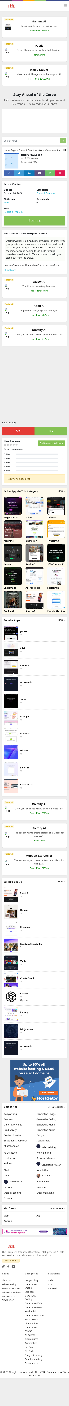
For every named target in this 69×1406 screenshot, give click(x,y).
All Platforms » (57, 1208)
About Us (7, 1280)
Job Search (9, 1187)
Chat (6, 1170)
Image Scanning (13, 1192)
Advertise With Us (11, 1292)
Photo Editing (43, 1152)
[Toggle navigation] (65, 6)
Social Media (43, 1140)
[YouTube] (12, 1265)
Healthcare (10, 1158)
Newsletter (42, 1170)
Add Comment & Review (51, 443)
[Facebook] (7, 1265)
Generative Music (45, 1124)
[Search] (63, 140)
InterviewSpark (54, 150)
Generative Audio (45, 1129)
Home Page (10, 150)
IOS (38, 1215)
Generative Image (46, 1113)
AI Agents (46, 1175)
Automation (42, 1181)
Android (8, 1220)
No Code (41, 1187)
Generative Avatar (51, 1164)
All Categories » (56, 1106)
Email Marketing (45, 1192)
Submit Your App (10, 1260)
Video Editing (48, 1147)
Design (40, 1135)
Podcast (8, 1163)
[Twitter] (3, 1265)
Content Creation (27, 150)
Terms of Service (11, 1288)
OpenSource (15, 1181)
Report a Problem (13, 211)
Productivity (10, 1129)
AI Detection (10, 1152)
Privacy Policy (9, 1284)
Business (8, 1119)
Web (41, 150)
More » (61, 491)
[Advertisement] (34, 384)
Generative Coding (46, 1119)
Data (6, 1175)
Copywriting (10, 1113)
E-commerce (10, 1198)
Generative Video (13, 1124)
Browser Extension (46, 1158)
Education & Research (15, 1140)
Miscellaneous (11, 1145)
